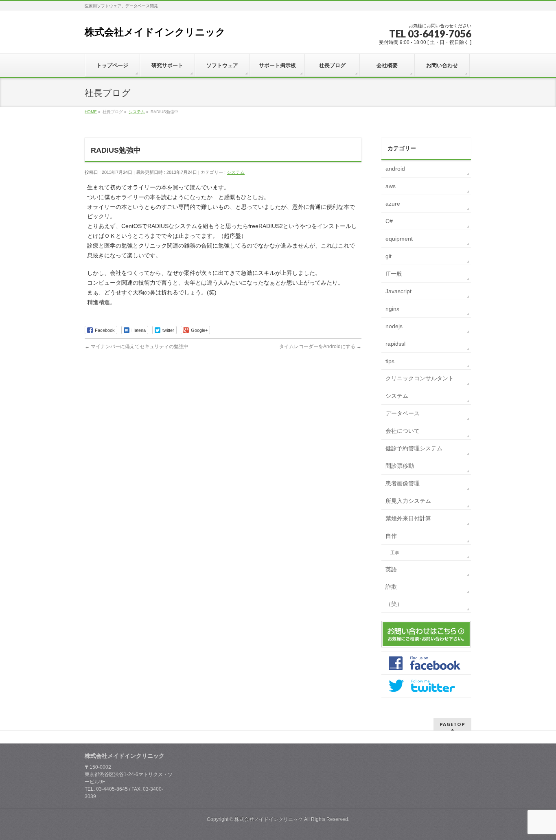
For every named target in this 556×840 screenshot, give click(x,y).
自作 (391, 536)
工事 (394, 552)
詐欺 (391, 586)
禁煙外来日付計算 (408, 518)
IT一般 (393, 273)
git (388, 256)
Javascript (398, 291)
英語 (391, 569)
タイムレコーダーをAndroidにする (320, 346)
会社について (402, 431)
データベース (402, 413)
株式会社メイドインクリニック (155, 31)
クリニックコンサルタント (419, 378)
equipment (399, 238)
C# (389, 221)
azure (392, 203)
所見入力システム (408, 501)
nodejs (394, 326)
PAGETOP (452, 724)
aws (390, 186)
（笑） (394, 604)
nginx (392, 308)
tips (389, 361)
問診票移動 (399, 466)
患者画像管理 (402, 483)
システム (236, 172)
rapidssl (395, 343)
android (395, 168)
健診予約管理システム (413, 448)
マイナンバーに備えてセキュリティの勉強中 (136, 346)
